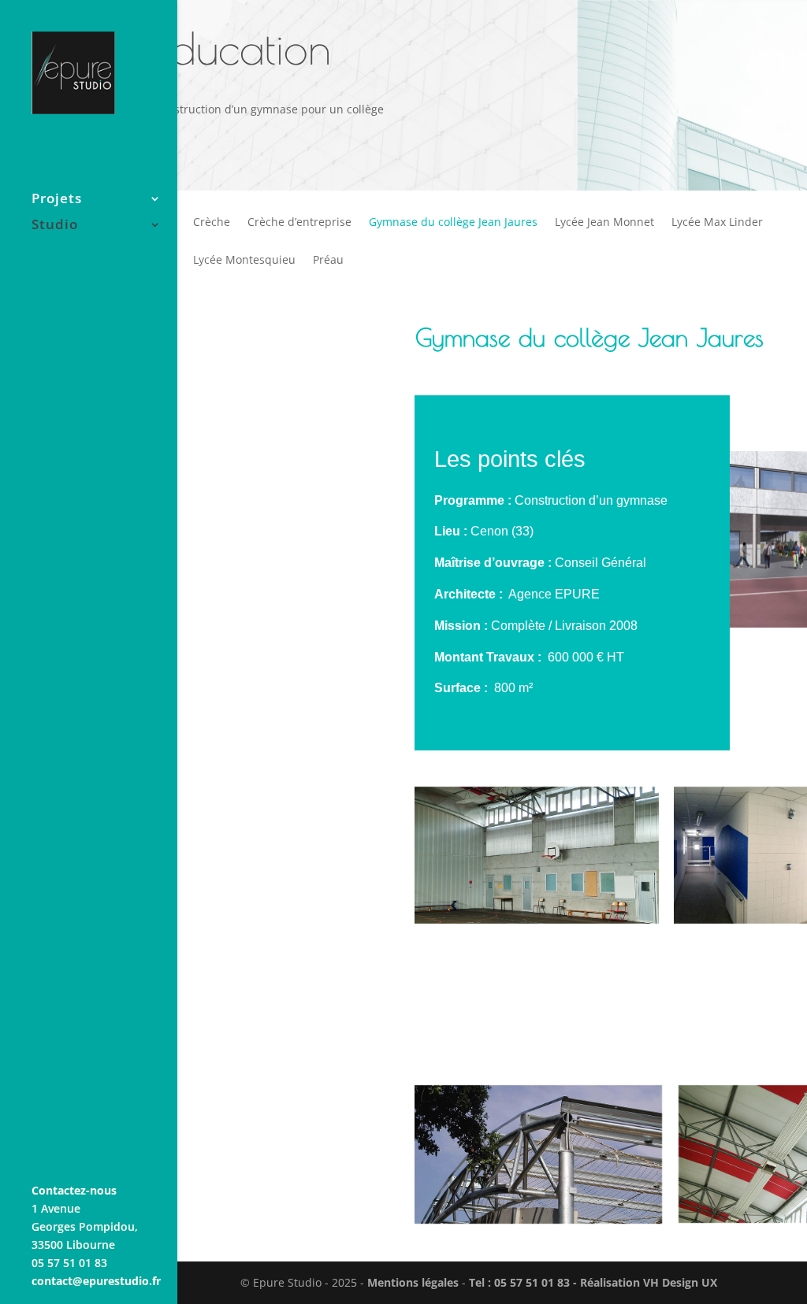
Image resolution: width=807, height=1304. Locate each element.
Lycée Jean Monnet (604, 223)
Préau (328, 260)
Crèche (211, 223)
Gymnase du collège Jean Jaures (453, 223)
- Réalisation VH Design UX (645, 1282)
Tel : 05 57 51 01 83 (521, 1282)
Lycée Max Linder (717, 223)
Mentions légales (413, 1282)
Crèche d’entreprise (299, 223)
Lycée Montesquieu (244, 260)
